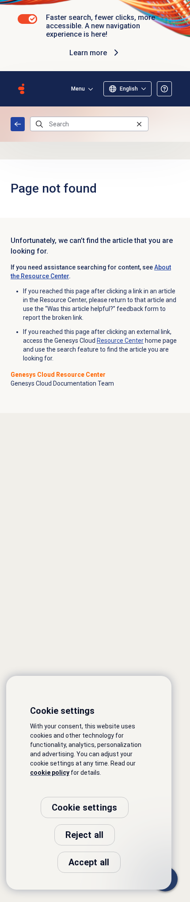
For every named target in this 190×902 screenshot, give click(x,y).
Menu (78, 89)
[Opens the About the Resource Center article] (164, 88)
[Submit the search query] (39, 124)
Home (18, 124)
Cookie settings (85, 807)
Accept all (89, 862)
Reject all (84, 835)
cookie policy (49, 772)
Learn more (88, 53)
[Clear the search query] (139, 124)
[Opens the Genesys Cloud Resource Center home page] (21, 89)
